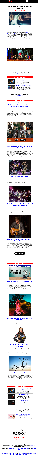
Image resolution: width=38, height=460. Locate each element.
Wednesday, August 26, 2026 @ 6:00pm (23, 409)
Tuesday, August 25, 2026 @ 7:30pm (23, 82)
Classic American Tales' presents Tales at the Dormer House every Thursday (19, 105)
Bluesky (27, 448)
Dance (9, 453)
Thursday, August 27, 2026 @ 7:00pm (23, 87)
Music (16, 453)
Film (13, 453)
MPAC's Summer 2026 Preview (19, 176)
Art (3, 453)
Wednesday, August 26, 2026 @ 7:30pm (23, 402)
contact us (32, 445)
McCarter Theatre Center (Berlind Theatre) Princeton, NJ (23, 398)
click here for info (20, 73)
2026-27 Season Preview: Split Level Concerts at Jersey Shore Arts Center (19, 147)
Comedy (6, 453)
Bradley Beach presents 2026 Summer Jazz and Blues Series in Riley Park (20, 204)
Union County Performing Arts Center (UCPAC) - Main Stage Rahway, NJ (23, 89)
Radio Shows (18, 454)
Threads (23, 448)
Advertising (24, 453)
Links (14, 454)
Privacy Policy (25, 454)
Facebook (10, 448)
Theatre (19, 453)
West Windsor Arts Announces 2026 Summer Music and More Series (19, 240)
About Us (30, 453)
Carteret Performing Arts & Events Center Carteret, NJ (23, 411)
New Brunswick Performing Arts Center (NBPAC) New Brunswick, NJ (23, 419)
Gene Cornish (14, 33)
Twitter (14, 448)
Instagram (18, 448)
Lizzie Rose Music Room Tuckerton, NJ (23, 83)
